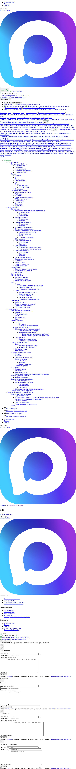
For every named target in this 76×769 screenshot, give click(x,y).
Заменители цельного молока (28, 292)
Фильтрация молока (21, 265)
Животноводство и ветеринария (16, 411)
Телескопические (20, 369)
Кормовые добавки (17, 275)
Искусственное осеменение (27, 232)
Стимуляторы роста (21, 172)
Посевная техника (17, 320)
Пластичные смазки (21, 400)
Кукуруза (18, 175)
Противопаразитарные (22, 250)
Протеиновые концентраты (23, 305)
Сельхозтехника (12, 309)
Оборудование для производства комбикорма (29, 389)
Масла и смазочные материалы (21, 394)
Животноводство (12, 207)
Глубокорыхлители (21, 314)
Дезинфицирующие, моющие (24, 229)
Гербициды (18, 194)
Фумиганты (18, 204)
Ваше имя (3, 654)
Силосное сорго (24, 187)
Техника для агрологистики (20, 375)
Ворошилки (18, 355)
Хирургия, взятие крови (26, 237)
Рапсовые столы (20, 350)
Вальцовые (22, 360)
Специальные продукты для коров (29, 289)
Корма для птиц (16, 274)
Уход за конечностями (22, 264)
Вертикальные (23, 384)
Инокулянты (19, 167)
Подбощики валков (21, 349)
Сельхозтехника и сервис (14, 413)
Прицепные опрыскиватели (27, 339)
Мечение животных (25, 234)
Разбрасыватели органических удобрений (35, 335)
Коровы (17, 284)
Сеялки (17, 322)
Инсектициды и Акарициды (24, 197)
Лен (16, 177)
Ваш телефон (4, 655)
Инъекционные (23, 215)
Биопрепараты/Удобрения (19, 164)
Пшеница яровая (20, 180)
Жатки (17, 344)
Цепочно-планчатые (25, 364)
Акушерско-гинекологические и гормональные (30, 210)
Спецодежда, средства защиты (24, 259)
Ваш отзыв (3, 672)
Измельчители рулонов (22, 380)
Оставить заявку (5, 99)
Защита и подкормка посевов (20, 327)
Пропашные (22, 324)
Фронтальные (19, 370)
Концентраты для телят (26, 294)
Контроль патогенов (21, 279)
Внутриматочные (24, 212)
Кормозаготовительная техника (21, 352)
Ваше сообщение (5, 764)
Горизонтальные (24, 385)
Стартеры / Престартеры (22, 307)
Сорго (17, 184)
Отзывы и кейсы (9, 2)
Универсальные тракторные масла (26, 404)
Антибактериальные (21, 217)
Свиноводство (15, 300)
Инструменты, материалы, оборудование (28, 230)
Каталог (8, 160)
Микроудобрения (20, 169)
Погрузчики (15, 367)
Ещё (44, 122)
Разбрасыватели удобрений (27, 332)
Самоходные (23, 387)
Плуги (17, 319)
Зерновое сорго (23, 185)
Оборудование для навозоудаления (22, 390)
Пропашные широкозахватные (28, 325)
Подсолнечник (19, 179)
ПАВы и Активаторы (22, 199)
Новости (6, 4)
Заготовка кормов (16, 272)
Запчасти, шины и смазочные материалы (20, 392)
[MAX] (38, 87)
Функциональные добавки (23, 270)
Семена (13, 174)
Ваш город (3, 657)
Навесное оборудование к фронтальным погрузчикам (32, 374)
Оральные (22, 220)
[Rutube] (7, 10)
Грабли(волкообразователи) (23, 357)
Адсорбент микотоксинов (23, 280)
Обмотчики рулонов (21, 365)
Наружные (22, 244)
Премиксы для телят (25, 295)
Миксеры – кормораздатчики (24, 382)
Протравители (19, 200)
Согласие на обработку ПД (12, 628)
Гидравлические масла (22, 395)
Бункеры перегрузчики (22, 377)
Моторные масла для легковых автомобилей (29, 399)
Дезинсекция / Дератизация (23, 227)
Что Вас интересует (6, 735)
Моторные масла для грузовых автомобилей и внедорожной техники (37, 397)
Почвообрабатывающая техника (21, 310)
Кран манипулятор (21, 372)
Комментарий (4, 705)
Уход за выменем (20, 262)
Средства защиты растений (19, 190)
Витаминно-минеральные (23, 222)
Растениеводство (12, 162)
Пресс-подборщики (21, 359)
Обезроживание (20, 239)
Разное (21, 235)
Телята (17, 290)
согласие (9, 676)
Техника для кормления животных (22, 379)
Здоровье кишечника (21, 277)
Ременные (22, 362)
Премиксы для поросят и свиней (25, 304)
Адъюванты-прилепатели (23, 192)
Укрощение (18, 260)
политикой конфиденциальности (60, 676)
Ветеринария (15, 209)
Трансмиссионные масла (22, 402)
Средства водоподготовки (23, 170)
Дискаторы (18, 312)
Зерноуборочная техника (19, 342)
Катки (17, 315)
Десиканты (18, 195)
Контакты (7, 5)
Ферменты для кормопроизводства (26, 269)
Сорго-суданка (19, 189)
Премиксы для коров (25, 287)
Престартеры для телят (26, 297)
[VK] (2, 10)
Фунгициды (19, 205)
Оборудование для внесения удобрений (27, 329)
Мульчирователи (20, 317)
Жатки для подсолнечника (27, 347)
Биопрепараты (15, 267)
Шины (13, 405)
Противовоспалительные (23, 240)
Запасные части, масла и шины (16, 416)
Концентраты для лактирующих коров (31, 285)
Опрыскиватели (20, 337)
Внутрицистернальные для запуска (30, 247)
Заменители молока (21, 302)
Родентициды (19, 202)
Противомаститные (21, 245)
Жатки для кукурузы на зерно (28, 345)
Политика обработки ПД (11, 630)
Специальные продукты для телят (29, 299)
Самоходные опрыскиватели (28, 340)
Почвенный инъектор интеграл (28, 330)
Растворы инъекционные (23, 257)
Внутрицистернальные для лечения (30, 249)
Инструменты (23, 214)
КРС (12, 282)
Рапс (16, 182)
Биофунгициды (20, 165)
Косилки (17, 354)
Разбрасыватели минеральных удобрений (35, 334)
